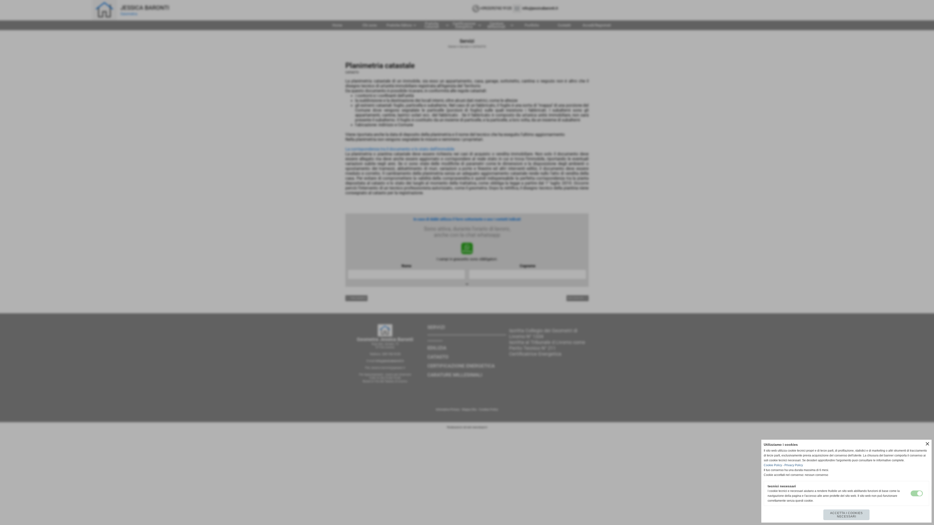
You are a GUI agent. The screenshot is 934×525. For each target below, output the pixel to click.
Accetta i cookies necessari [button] (846, 514)
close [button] (927, 444)
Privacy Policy (793, 465)
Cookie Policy (773, 465)
